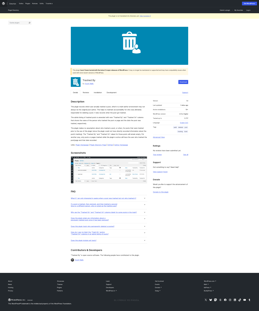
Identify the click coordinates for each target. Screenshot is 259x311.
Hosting (10, 287)
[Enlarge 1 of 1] (144, 159)
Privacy (10, 291)
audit (175, 127)
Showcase (60, 281)
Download (183, 82)
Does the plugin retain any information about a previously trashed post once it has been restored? (90, 219)
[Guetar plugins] (30, 23)
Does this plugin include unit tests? (83, 240)
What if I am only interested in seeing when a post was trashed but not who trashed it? (103, 198)
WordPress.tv (111, 291)
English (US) (184, 123)
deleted (180, 127)
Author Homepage (121, 145)
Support (185, 93)
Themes (60, 284)
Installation (98, 93)
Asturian (30, 300)
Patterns (60, 291)
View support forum (160, 172)
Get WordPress (249, 3)
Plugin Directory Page (98, 145)
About (10, 281)
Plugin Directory (13, 10)
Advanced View (159, 137)
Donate (158, 287)
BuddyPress (209, 291)
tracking (180, 131)
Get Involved (159, 281)
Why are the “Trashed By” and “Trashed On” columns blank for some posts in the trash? (104, 212)
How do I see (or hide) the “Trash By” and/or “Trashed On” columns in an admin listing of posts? (90, 233)
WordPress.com (210, 281)
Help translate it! (145, 16)
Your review (157, 155)
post (186, 127)
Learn (108, 281)
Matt (206, 284)
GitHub (110, 145)
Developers (110, 287)
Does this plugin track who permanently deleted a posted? (92, 226)
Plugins (59, 287)
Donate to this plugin (160, 192)
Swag (157, 291)
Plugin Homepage (82, 145)
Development (112, 93)
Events (157, 284)
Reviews (86, 93)
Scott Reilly (89, 84)
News (10, 284)
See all (185, 155)
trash (185, 131)
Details (75, 93)
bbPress (207, 287)
